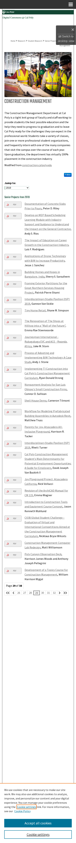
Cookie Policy (22, 811)
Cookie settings (26, 807)
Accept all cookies (38, 823)
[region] (38, 813)
